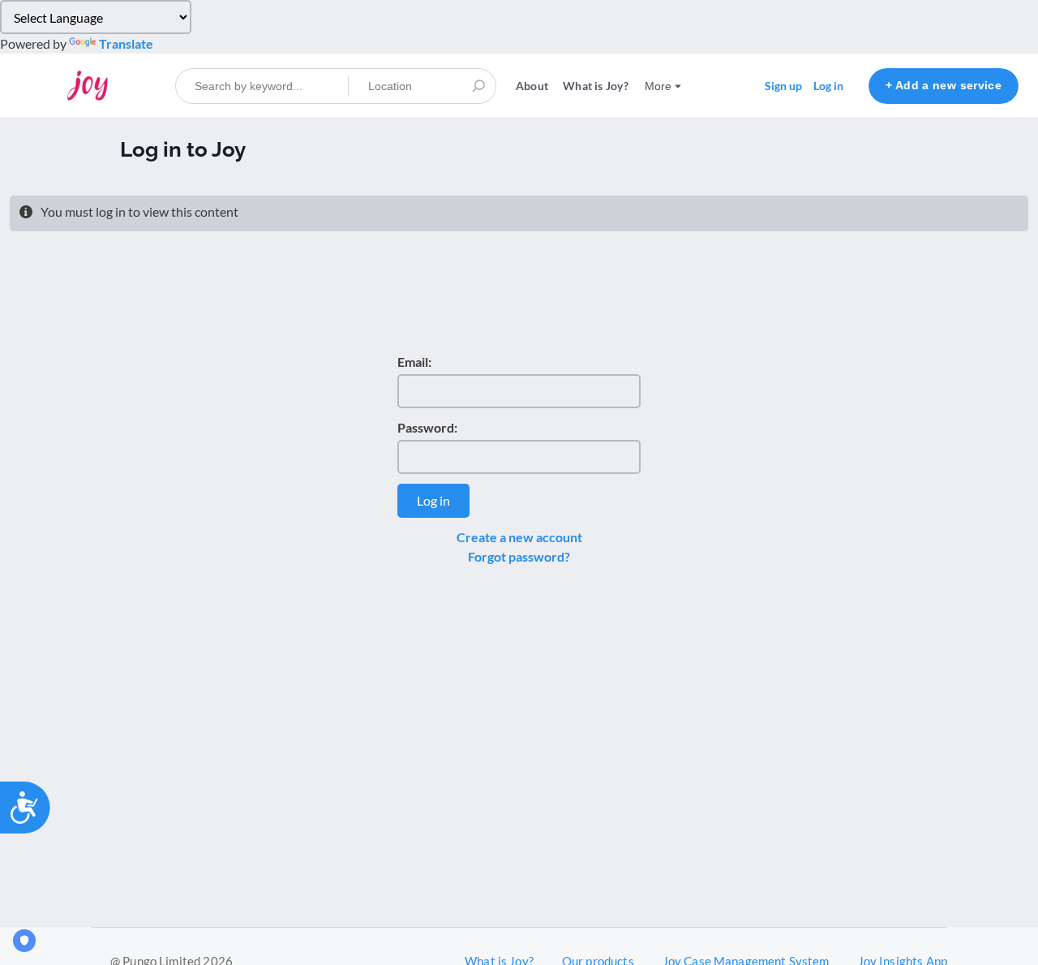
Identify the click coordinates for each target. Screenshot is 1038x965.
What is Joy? (595, 86)
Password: (427, 427)
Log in (828, 86)
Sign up (783, 86)
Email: (414, 361)
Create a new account (519, 537)
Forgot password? (519, 556)
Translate (126, 43)
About (532, 86)
